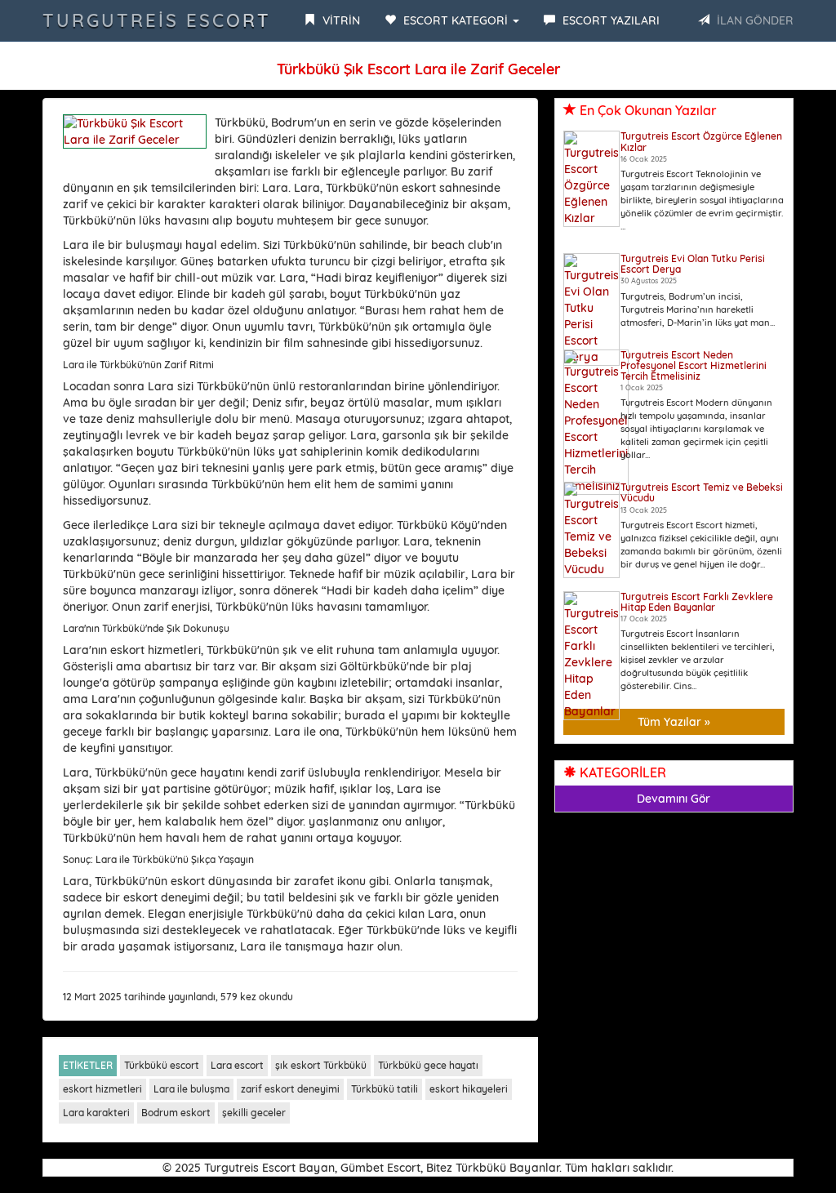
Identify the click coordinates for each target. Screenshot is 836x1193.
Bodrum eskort (176, 1112)
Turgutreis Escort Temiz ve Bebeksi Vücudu (701, 492)
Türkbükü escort (161, 1065)
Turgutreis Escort (156, 20)
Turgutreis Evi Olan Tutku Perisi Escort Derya (692, 263)
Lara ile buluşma (191, 1089)
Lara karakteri (96, 1112)
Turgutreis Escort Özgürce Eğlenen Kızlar (701, 141)
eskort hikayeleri (468, 1089)
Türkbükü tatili (384, 1089)
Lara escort (237, 1065)
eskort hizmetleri (102, 1089)
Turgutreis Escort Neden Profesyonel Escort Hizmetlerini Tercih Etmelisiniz (693, 365)
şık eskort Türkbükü (321, 1065)
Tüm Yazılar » (674, 721)
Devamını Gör (673, 798)
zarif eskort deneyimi (290, 1089)
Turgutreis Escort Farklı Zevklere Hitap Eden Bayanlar (696, 601)
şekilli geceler (254, 1112)
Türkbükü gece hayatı (428, 1065)
